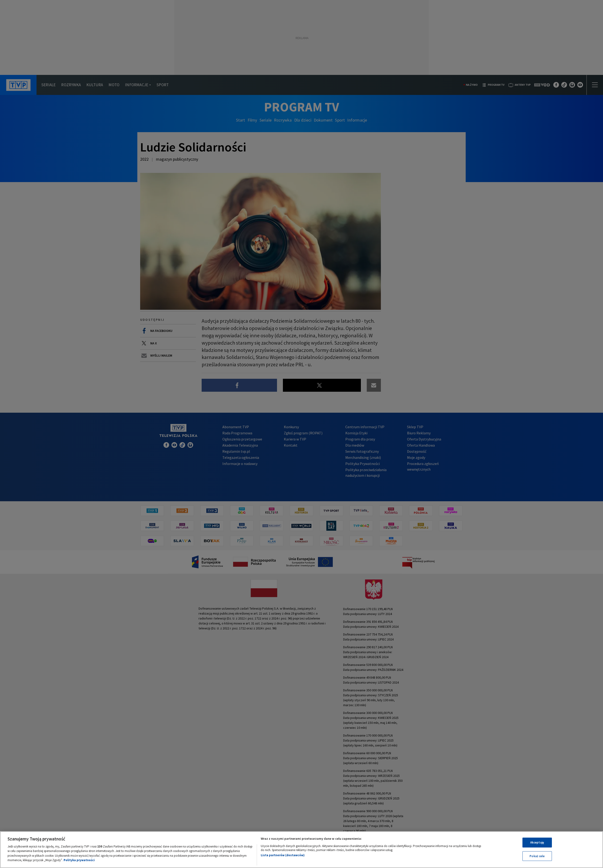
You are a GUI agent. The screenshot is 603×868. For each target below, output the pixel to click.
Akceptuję (537, 842)
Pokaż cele (537, 856)
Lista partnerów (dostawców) (283, 855)
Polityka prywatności (79, 860)
